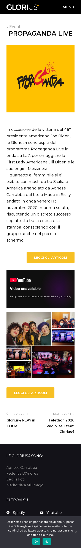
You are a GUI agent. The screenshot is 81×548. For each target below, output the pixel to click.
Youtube (54, 513)
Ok (36, 541)
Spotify (19, 513)
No (47, 541)
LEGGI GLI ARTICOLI (50, 257)
